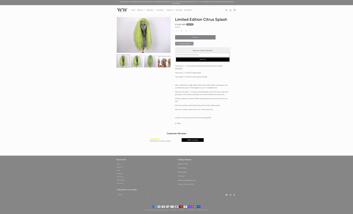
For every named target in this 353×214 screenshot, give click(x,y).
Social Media (121, 180)
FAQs (118, 170)
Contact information (203, 210)
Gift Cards (120, 183)
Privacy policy (182, 210)
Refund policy (173, 210)
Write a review (192, 140)
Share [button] (179, 123)
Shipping (119, 174)
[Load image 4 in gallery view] (164, 61)
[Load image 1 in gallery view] (123, 61)
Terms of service (191, 210)
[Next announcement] (236, 2)
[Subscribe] (148, 195)
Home (118, 164)
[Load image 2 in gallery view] (136, 61)
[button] (141, 10)
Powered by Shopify (162, 210)
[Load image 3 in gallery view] (150, 61)
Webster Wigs (153, 210)
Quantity (177, 27)
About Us (120, 167)
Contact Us (120, 177)
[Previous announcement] (117, 2)
